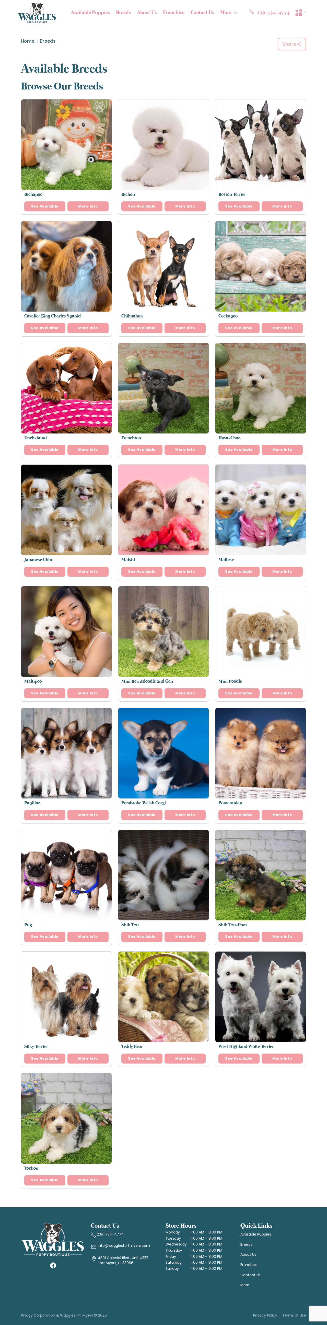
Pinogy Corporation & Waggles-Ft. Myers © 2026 (64, 1315)
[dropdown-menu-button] (235, 13)
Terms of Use (294, 1315)
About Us (147, 12)
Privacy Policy (265, 1315)
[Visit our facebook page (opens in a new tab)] (53, 1265)
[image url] (37, 12)
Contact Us (202, 12)
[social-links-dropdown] (300, 13)
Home (27, 41)
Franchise (173, 12)
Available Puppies (90, 12)
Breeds (123, 12)
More (225, 12)
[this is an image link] (53, 1239)
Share (289, 44)
